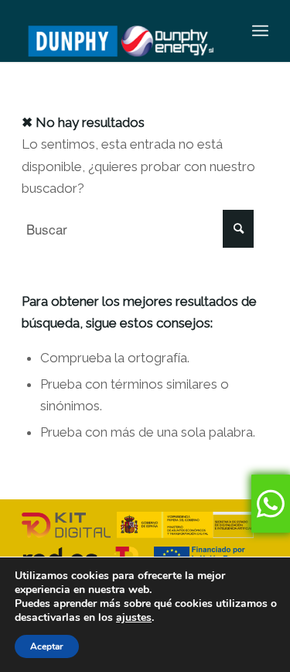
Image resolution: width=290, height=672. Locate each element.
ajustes (134, 618)
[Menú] (260, 31)
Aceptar (46, 646)
